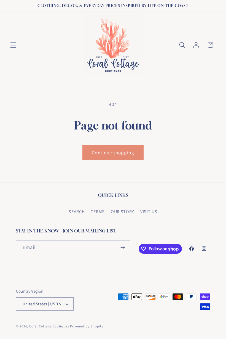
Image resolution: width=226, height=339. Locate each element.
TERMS (97, 211)
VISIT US (148, 211)
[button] (13, 45)
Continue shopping (113, 152)
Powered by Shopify (86, 326)
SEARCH (77, 211)
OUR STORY (122, 211)
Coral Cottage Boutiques (49, 326)
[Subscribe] (123, 247)
